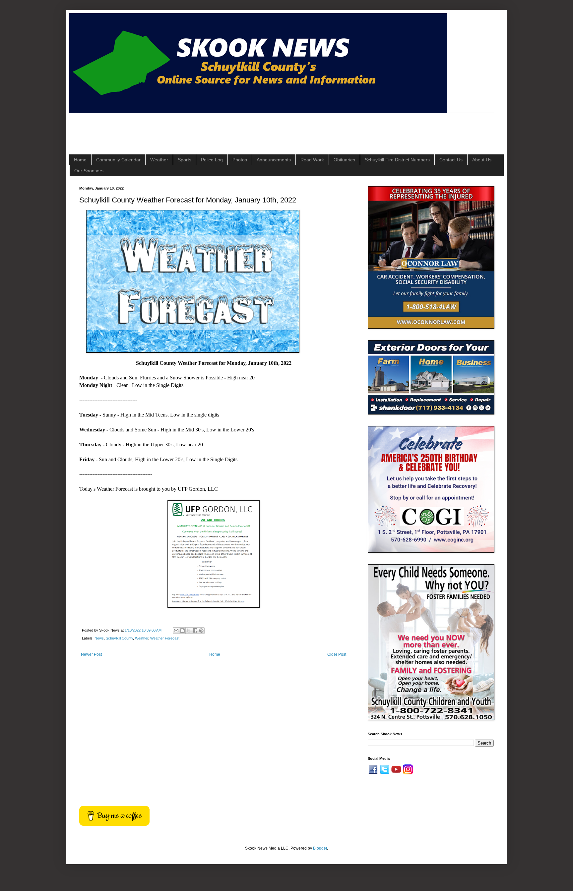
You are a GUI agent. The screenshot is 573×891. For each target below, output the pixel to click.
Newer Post (91, 654)
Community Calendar (118, 159)
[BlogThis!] (182, 630)
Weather (159, 159)
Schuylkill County (119, 638)
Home (80, 159)
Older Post (336, 654)
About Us (481, 159)
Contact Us (451, 159)
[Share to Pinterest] (201, 630)
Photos (239, 159)
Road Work (312, 159)
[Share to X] (188, 630)
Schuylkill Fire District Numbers (397, 159)
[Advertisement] (200, 128)
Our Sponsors (88, 170)
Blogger (320, 848)
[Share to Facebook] (195, 630)
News (99, 638)
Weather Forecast (164, 638)
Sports (184, 159)
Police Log (212, 159)
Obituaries (344, 159)
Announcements (274, 159)
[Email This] (176, 630)
